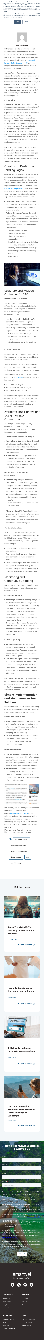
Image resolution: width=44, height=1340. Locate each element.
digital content (16, 857)
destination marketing (19, 851)
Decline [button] (26, 21)
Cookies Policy (27, 1322)
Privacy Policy (26, 1326)
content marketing (21, 840)
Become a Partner (9, 1329)
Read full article (25, 945)
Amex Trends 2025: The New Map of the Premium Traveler (21, 930)
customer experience (18, 846)
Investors (6, 1326)
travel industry (16, 863)
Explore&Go (7, 1299)
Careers (25, 1302)
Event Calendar (8, 1308)
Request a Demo (8, 1319)
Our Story (25, 1299)
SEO (27, 857)
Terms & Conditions (28, 1319)
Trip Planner (7, 1302)
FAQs (4, 1322)
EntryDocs (6, 1305)
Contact (24, 1305)
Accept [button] (17, 21)
